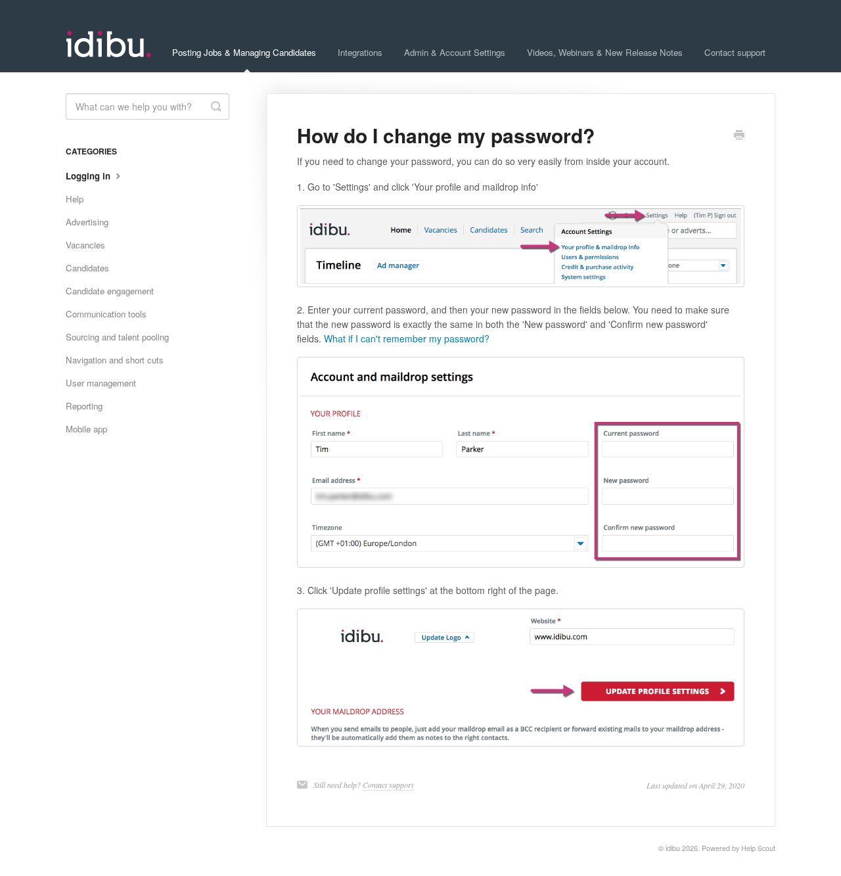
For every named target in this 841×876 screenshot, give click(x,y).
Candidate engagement (110, 291)
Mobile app (86, 429)
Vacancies (85, 245)
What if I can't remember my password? (406, 338)
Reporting (84, 406)
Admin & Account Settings (454, 52)
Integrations (360, 52)
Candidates (87, 268)
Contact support (734, 52)
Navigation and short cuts (115, 360)
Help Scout (758, 848)
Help (74, 199)
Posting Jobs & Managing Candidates (244, 52)
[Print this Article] (739, 136)
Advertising (87, 222)
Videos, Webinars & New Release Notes (605, 52)
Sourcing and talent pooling (117, 337)
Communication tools (106, 314)
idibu (673, 848)
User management (101, 383)
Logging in (89, 176)
